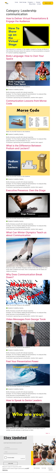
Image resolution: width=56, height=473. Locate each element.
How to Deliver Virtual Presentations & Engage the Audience (27, 20)
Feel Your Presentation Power (22, 361)
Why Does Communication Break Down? (24, 276)
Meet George (22, 2)
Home (16, 2)
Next (48, 433)
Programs (30, 2)
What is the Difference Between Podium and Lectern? (23, 147)
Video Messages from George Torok (26, 319)
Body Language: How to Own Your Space (25, 57)
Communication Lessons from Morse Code (26, 102)
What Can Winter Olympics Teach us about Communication (26, 234)
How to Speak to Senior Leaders (24, 400)
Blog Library (32, 4)
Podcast (38, 2)
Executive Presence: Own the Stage (26, 190)
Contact (39, 4)
